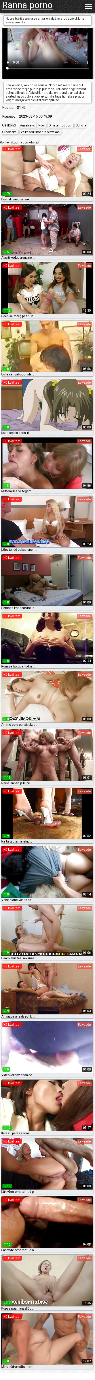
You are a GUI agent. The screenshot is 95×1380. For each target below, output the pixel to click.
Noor (41, 125)
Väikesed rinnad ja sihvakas (40, 132)
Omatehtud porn (60, 125)
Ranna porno (27, 5)
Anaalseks (27, 125)
